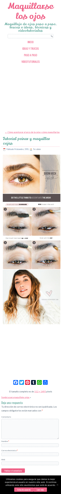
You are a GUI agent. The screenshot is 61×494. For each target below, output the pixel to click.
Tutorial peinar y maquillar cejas (26, 141)
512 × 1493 (40, 391)
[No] (57, 484)
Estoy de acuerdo (23, 489)
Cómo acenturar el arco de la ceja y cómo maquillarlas (32, 132)
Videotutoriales (30, 62)
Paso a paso (30, 55)
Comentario (6, 417)
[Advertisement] (30, 97)
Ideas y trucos (30, 48)
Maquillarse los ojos (30, 11)
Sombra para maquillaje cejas (15, 397)
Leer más (40, 489)
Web (3, 459)
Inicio (31, 42)
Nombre (5, 441)
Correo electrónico (9, 450)
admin (38, 149)
